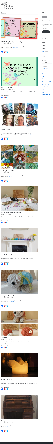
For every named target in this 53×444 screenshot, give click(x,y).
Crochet (43, 73)
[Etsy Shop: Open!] (19, 240)
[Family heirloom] (19, 407)
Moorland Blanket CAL (46, 84)
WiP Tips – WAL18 (7, 87)
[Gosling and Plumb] (9, 5)
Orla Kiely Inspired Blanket (46, 46)
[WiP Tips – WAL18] (19, 71)
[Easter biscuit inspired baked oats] (19, 198)
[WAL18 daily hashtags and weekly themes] (19, 28)
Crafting (43, 71)
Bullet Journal (44, 70)
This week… (4, 337)
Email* (43, 12)
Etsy (42, 75)
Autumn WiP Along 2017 (46, 68)
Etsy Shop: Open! (6, 254)
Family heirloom (6, 421)
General (43, 78)
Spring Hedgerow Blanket (46, 40)
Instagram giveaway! (7, 296)
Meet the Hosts (5, 129)
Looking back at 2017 (7, 171)
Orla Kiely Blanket (45, 86)
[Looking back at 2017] (19, 157)
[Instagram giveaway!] (19, 282)
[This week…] (19, 323)
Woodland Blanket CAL (46, 94)
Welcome (27, 5)
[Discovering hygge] (19, 365)
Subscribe (45, 31)
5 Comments (16, 422)
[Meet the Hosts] (19, 115)
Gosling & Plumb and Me (34, 5)
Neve (22, 442)
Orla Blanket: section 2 (45, 43)
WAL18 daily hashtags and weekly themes (14, 42)
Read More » (15, 47)
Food (43, 76)
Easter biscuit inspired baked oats (11, 212)
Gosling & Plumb (4, 43)
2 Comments (15, 89)
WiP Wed (43, 92)
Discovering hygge (6, 379)
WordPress (30, 442)
